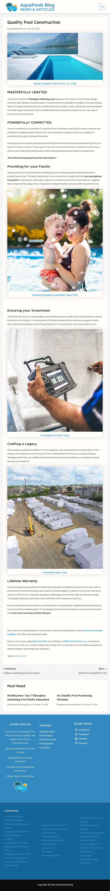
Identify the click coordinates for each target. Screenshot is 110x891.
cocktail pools (48, 832)
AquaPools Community (53, 825)
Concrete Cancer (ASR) (16, 842)
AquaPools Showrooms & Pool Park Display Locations (17, 835)
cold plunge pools (50, 836)
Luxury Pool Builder (88, 844)
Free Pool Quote (47, 739)
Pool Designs (46, 735)
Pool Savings (85, 855)
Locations (44, 747)
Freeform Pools (49, 844)
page (75, 641)
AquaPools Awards (14, 816)
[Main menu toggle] (102, 7)
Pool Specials (46, 743)
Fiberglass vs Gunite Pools (17, 854)
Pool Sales (47, 851)
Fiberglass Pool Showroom (54, 829)
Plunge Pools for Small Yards (20, 776)
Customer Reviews (14, 820)
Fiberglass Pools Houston (91, 832)
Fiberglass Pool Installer (53, 840)
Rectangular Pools (51, 855)
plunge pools (48, 847)
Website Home (46, 731)
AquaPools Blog (37, 5)
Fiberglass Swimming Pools (19, 704)
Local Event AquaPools (16, 857)
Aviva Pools (20, 655)
